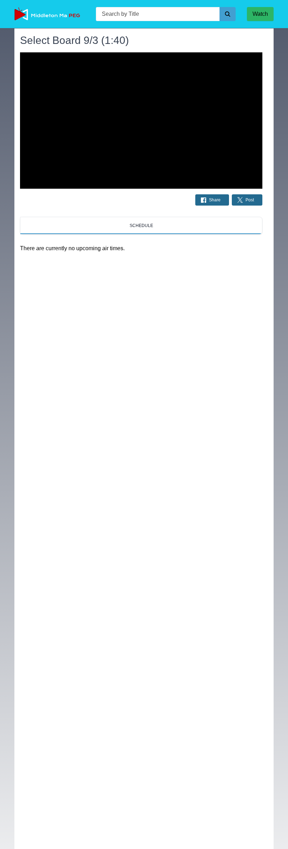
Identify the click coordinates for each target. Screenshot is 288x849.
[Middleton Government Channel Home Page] (49, 14)
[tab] (141, 225)
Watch (260, 14)
